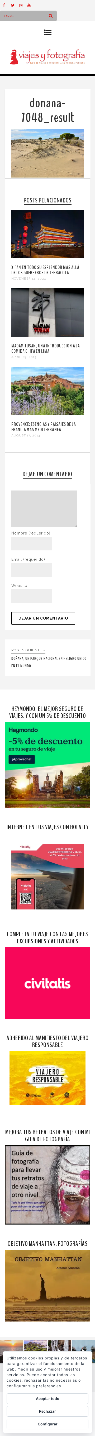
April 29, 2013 (23, 357)
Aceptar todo (47, 1398)
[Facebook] (7, 5)
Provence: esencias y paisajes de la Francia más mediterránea (43, 427)
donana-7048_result (47, 110)
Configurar (48, 1424)
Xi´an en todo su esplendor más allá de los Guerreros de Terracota (45, 270)
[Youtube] (31, 5)
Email (28, 559)
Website (19, 586)
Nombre (30, 533)
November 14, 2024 (28, 278)
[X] (15, 5)
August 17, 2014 (25, 435)
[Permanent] (47, 257)
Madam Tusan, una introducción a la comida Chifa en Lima (45, 348)
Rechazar (47, 1411)
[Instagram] (23, 5)
